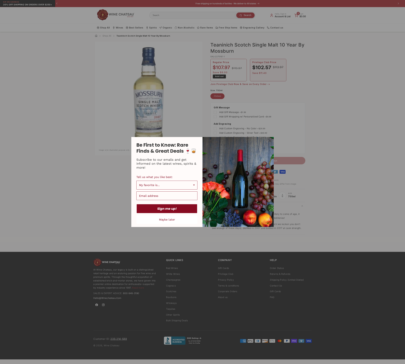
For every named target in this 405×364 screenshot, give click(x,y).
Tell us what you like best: (154, 177)
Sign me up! (167, 208)
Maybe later (167, 219)
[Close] (270, 141)
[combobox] (166, 185)
